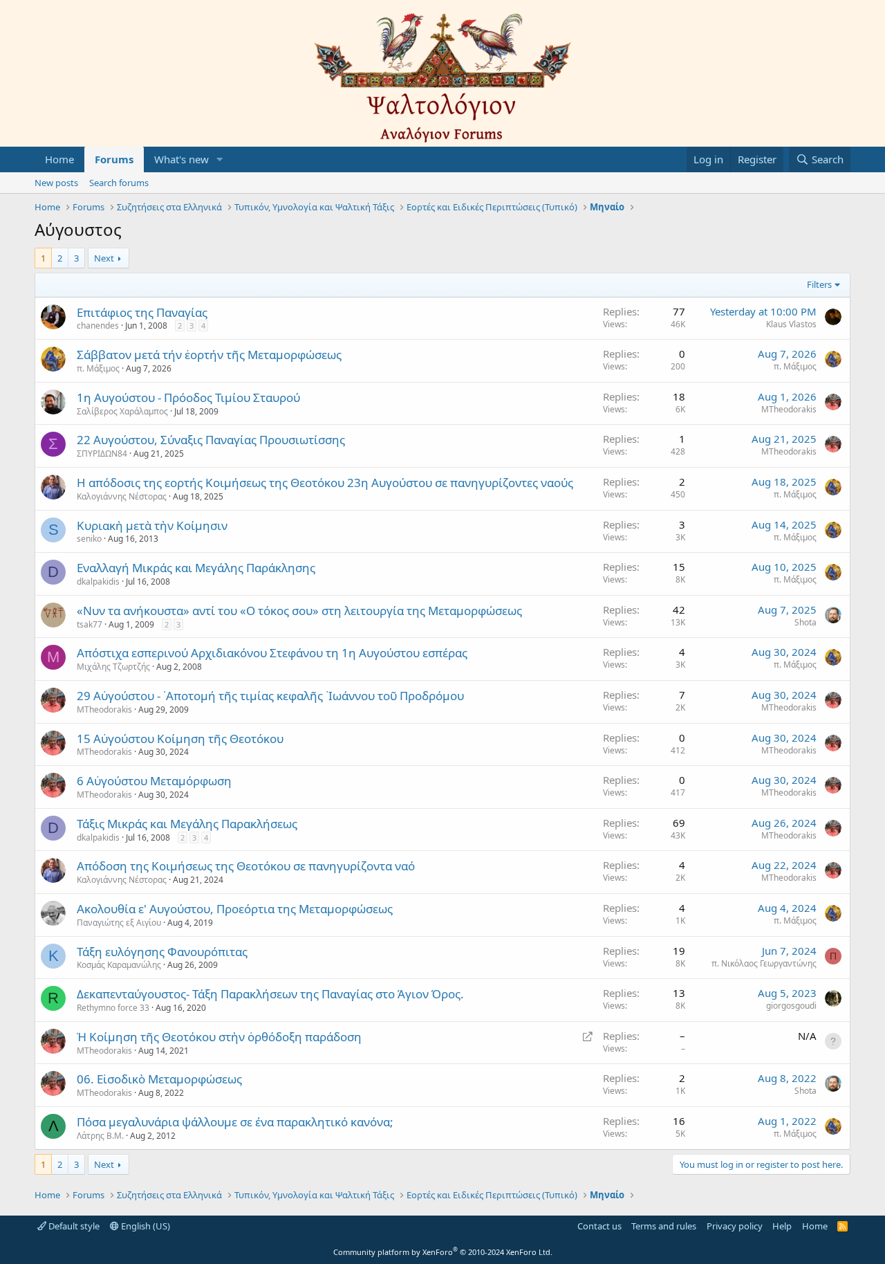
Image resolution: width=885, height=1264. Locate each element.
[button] (220, 159)
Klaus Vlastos (791, 324)
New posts (56, 182)
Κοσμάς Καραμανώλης (119, 965)
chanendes (98, 325)
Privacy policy (735, 1226)
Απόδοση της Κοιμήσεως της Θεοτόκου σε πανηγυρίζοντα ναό (246, 866)
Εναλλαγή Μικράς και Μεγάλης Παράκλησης (196, 568)
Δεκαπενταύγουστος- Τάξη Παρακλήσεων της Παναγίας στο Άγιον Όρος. (270, 994)
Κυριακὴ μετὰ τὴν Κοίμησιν (152, 525)
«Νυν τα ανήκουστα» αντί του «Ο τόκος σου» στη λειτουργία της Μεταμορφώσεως (299, 611)
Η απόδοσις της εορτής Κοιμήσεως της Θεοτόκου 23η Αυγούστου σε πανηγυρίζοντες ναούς (325, 483)
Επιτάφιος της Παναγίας (142, 312)
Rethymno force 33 (113, 1008)
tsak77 (89, 624)
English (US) (144, 1226)
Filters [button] (819, 284)
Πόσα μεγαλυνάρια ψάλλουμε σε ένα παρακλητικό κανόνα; (235, 1122)
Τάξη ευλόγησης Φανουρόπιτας (162, 952)
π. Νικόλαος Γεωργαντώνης (764, 963)
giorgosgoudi (791, 1005)
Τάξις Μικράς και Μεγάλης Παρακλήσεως (187, 824)
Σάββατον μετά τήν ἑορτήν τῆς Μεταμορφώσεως (209, 355)
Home (59, 159)
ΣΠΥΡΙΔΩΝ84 (102, 453)
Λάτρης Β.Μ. (100, 1136)
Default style (73, 1226)
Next (104, 258)
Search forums (119, 182)
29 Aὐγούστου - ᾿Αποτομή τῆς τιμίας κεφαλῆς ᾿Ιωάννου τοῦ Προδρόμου (270, 696)
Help (782, 1226)
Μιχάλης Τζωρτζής (113, 666)
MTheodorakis (789, 409)
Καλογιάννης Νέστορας (122, 496)
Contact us (599, 1226)
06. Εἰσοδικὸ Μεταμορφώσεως (159, 1079)
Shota (805, 622)
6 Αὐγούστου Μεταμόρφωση (154, 781)
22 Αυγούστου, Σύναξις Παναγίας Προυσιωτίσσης (211, 440)
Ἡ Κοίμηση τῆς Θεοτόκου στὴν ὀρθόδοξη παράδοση (219, 1037)
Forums (114, 159)
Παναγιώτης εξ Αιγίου (119, 922)
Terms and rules (663, 1226)
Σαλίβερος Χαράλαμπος (122, 411)
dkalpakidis (98, 581)
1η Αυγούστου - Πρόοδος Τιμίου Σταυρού (188, 397)
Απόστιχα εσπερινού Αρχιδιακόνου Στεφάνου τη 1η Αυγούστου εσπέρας (272, 653)
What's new (181, 159)
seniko (89, 538)
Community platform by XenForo (442, 1252)
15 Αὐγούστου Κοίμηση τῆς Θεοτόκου (180, 739)
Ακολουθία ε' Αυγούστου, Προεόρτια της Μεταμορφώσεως (235, 909)
